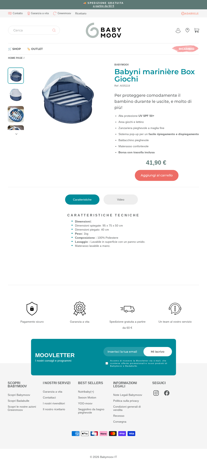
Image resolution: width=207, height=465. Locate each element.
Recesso (118, 415)
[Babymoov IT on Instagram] (156, 393)
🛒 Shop (14, 49)
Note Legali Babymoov (127, 394)
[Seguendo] (16, 132)
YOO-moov (85, 403)
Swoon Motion (87, 397)
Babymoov (121, 64)
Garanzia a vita (52, 391)
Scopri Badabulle (18, 400)
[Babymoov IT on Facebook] (167, 393)
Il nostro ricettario (54, 409)
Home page (15, 58)
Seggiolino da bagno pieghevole (91, 411)
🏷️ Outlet (35, 49)
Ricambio (186, 49)
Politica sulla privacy (126, 400)
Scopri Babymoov (19, 394)
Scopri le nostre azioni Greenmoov (22, 408)
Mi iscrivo (157, 351)
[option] (103, 4)
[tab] (82, 199)
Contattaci (49, 397)
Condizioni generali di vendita (127, 408)
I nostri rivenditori (54, 403)
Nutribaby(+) (86, 391)
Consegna (119, 421)
